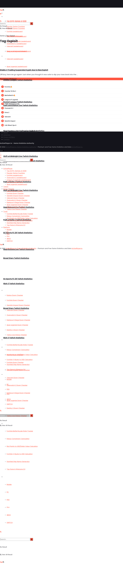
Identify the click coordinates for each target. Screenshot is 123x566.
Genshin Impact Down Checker (18, 305)
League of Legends (11, 99)
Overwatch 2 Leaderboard (16, 36)
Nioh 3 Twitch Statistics (13, 338)
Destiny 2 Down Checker (16, 408)
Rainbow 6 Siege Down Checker (18, 393)
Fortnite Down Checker (15, 300)
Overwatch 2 (9, 108)
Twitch (5, 187)
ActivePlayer (7, 13)
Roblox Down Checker (15, 295)
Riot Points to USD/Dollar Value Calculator (22, 446)
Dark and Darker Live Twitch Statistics (20, 105)
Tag (7, 36)
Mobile (9, 484)
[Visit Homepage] (6, 4)
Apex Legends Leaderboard (17, 184)
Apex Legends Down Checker (17, 400)
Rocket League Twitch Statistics (17, 102)
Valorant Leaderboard (15, 182)
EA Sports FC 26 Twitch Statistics (17, 232)
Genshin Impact (10, 121)
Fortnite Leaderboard (14, 31)
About (5, 133)
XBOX (9, 515)
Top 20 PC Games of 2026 (16, 22)
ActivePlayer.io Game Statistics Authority (21, 147)
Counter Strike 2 (10, 91)
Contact (6, 139)
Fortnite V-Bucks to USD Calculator (20, 454)
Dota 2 (7, 112)
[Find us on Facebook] (0, 562)
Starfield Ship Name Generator (18, 462)
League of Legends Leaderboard (19, 41)
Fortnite (7, 87)
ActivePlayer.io (77, 147)
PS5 (8, 500)
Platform (6, 477)
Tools (5, 340)
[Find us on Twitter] (2, 562)
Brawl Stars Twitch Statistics (16, 258)
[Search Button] (0, 532)
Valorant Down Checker (15, 378)
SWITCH (10, 523)
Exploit (12, 36)
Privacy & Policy (9, 137)
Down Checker (8, 290)
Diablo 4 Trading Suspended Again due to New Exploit (24, 70)
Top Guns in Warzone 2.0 (16, 469)
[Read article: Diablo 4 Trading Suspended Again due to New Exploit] (47, 56)
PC (8, 492)
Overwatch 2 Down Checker (17, 385)
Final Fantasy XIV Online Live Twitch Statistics (23, 131)
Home (2, 36)
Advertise (6, 135)
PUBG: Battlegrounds (12, 104)
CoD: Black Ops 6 (10, 125)
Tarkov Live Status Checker (17, 335)
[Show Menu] (0, 14)
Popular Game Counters (16, 26)
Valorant (8, 117)
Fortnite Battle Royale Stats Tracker (20, 431)
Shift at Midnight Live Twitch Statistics (20, 156)
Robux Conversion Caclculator (18, 439)
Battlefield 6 (9, 95)
